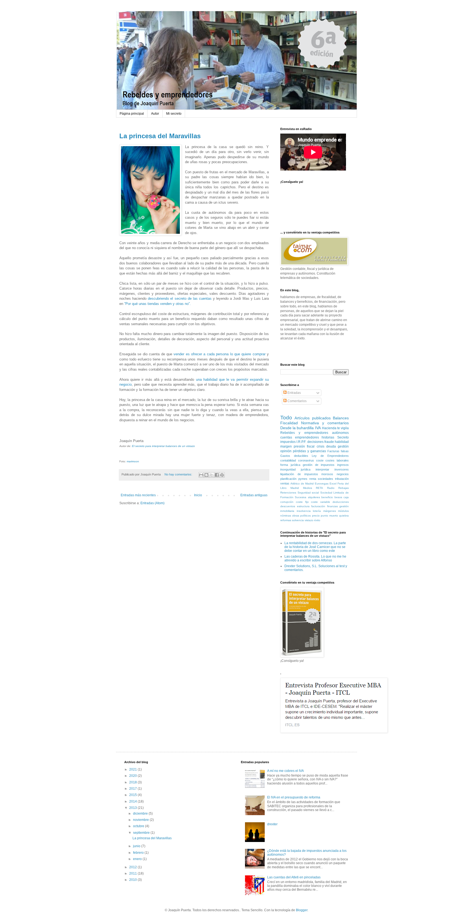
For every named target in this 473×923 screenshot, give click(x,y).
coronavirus (306, 460)
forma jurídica (290, 464)
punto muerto (329, 515)
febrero (139, 853)
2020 (133, 776)
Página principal (132, 114)
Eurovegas (321, 483)
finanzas (332, 506)
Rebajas (343, 487)
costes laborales (337, 460)
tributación (342, 478)
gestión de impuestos (318, 464)
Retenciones (288, 492)
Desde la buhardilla (297, 428)
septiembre (142, 833)
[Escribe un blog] (206, 475)
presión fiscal (304, 446)
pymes (302, 478)
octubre (139, 826)
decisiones (315, 442)
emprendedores (307, 437)
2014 (133, 801)
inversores (341, 469)
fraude (329, 442)
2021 (133, 769)
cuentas (286, 437)
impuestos (288, 442)
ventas (284, 483)
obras (295, 515)
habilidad (342, 442)
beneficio (327, 497)
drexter (272, 824)
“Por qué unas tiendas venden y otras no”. (157, 304)
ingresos (343, 464)
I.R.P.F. (301, 442)
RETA (319, 487)
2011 (133, 873)
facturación (318, 506)
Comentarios (297, 401)
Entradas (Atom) (152, 503)
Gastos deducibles (294, 455)
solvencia (298, 520)
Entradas (294, 393)
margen (286, 446)
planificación (288, 478)
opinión (286, 451)
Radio (330, 487)
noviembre (141, 820)
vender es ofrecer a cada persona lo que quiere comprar (219, 354)
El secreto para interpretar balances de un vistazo (163, 446)
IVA (318, 428)
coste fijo (302, 501)
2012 (133, 867)
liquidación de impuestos (299, 474)
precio (316, 515)
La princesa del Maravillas (160, 136)
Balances (341, 418)
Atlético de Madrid (302, 483)
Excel (333, 483)
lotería (317, 510)
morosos (327, 474)
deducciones (341, 501)
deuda (331, 446)
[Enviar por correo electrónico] (201, 475)
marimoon (133, 461)
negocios (343, 474)
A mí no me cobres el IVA (285, 771)
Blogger (301, 910)
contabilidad (288, 460)
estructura (303, 506)
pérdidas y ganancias (309, 451)
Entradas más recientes (138, 495)
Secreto (343, 437)
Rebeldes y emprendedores (304, 433)
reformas (285, 520)
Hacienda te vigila (335, 428)
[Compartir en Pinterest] (222, 475)
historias (328, 437)
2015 (133, 795)
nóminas (285, 515)
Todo (286, 417)
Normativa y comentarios (325, 423)
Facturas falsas (338, 451)
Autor (155, 114)
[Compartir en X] (211, 475)
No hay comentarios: (179, 474)
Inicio (198, 495)
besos (338, 497)
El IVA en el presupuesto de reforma (293, 797)
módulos (343, 510)
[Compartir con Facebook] (217, 475)
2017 (133, 789)
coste (320, 460)
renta (312, 478)
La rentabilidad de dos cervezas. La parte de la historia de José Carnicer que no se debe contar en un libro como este (315, 547)
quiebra (344, 515)
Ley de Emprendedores (330, 455)
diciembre (141, 813)
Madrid (294, 487)
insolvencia (304, 510)
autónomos (340, 433)
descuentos (287, 506)
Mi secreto (173, 114)
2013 (133, 808)
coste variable (320, 501)
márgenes (329, 510)
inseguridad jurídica (295, 469)
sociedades (325, 478)
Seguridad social (308, 492)
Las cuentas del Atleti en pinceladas (294, 877)
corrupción (286, 501)
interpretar (322, 469)
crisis (320, 446)
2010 (133, 880)
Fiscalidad (289, 423)
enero (138, 859)
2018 (133, 782)
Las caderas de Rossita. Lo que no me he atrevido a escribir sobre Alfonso (315, 558)
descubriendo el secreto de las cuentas (180, 298)
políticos (305, 515)
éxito (317, 520)
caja (346, 497)
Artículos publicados (312, 418)
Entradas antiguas (253, 495)
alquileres (314, 497)
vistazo (309, 520)
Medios (307, 487)
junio (137, 846)
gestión (343, 446)
